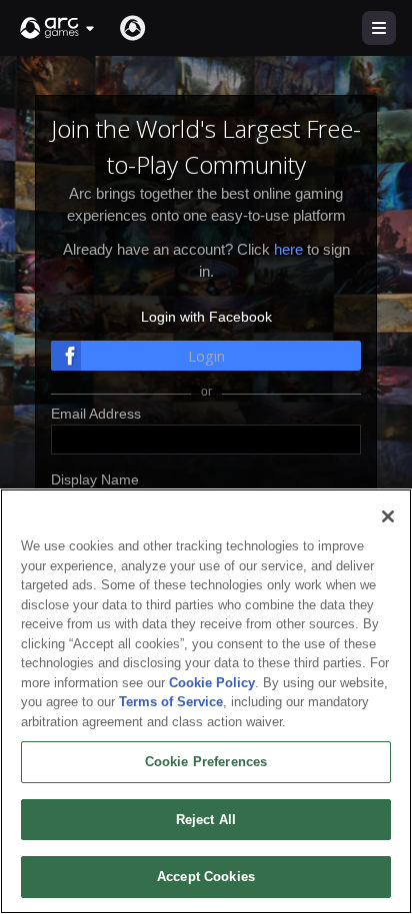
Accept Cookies (206, 876)
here (288, 249)
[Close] (388, 516)
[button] (58, 28)
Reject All (206, 819)
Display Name (95, 479)
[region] (206, 701)
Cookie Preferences (206, 761)
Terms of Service (171, 701)
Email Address (96, 414)
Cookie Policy (212, 682)
